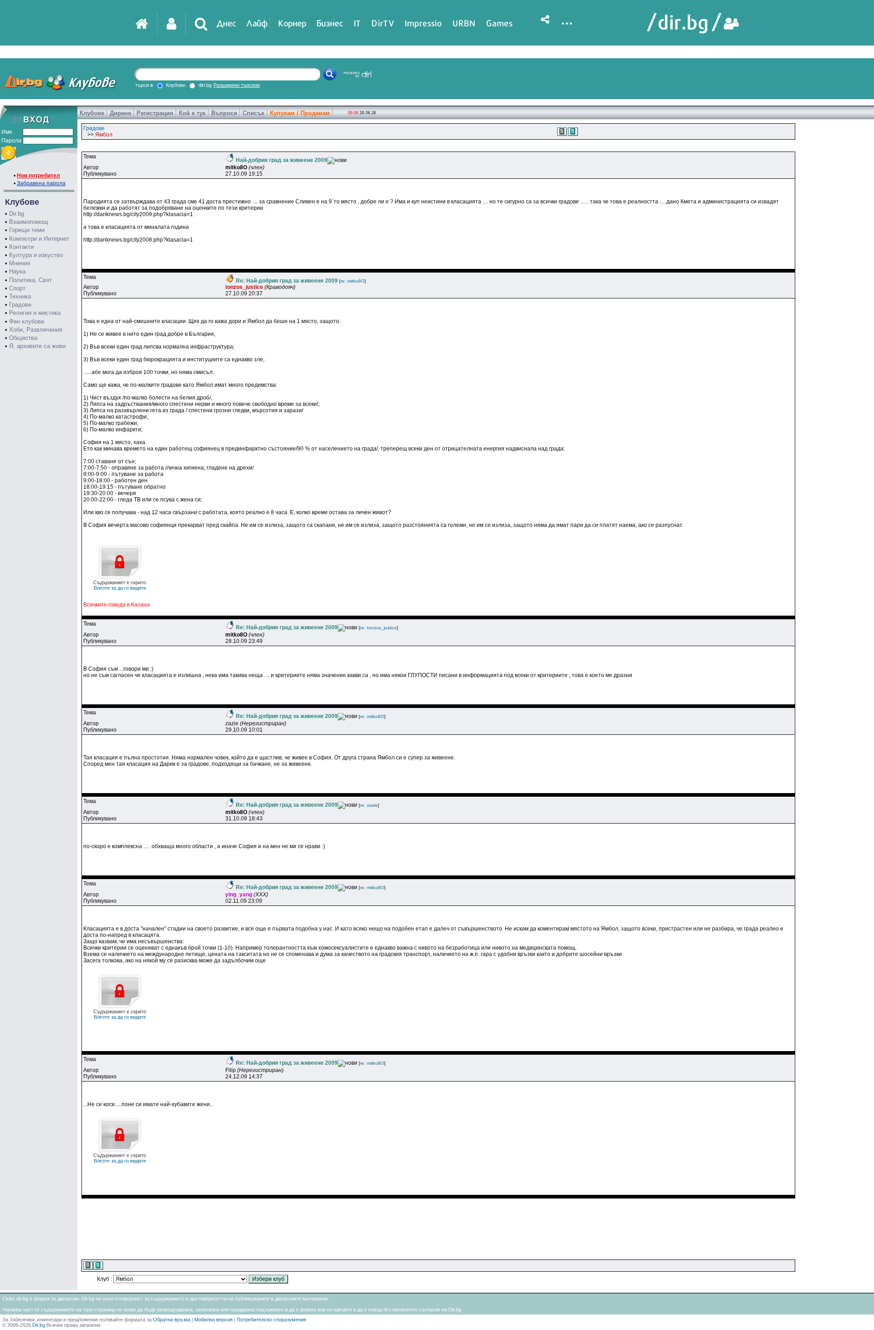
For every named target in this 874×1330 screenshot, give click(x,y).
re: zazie (369, 805)
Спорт (17, 288)
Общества (23, 337)
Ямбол (103, 134)
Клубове (92, 113)
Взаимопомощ (28, 221)
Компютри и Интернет (39, 238)
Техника (20, 296)
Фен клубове (26, 321)
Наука (17, 271)
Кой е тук (192, 113)
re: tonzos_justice (378, 627)
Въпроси (224, 113)
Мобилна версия (213, 1319)
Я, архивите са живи (37, 346)
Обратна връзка (171, 1319)
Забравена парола (41, 183)
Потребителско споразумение (271, 1319)
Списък (253, 113)
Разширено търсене (236, 85)
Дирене (120, 113)
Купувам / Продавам (300, 113)
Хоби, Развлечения (35, 329)
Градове (20, 304)
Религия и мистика (35, 312)
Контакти (21, 246)
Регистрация (155, 113)
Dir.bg (16, 213)
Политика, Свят (30, 280)
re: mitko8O (352, 280)
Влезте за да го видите (119, 585)
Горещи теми (27, 230)
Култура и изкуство (36, 255)
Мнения (19, 263)
